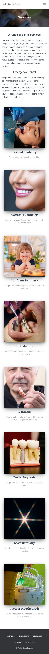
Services (11, 636)
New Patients (24, 636)
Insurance (37, 636)
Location (17, 642)
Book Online (30, 642)
